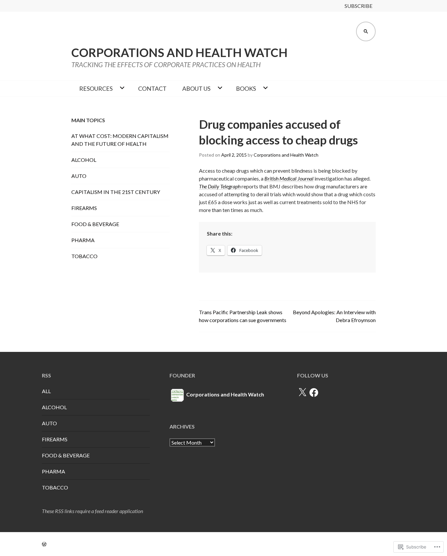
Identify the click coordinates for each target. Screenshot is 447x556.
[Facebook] (314, 392)
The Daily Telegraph (220, 186)
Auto (78, 176)
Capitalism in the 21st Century (115, 192)
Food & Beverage (95, 224)
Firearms (84, 208)
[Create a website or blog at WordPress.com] (44, 544)
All (46, 391)
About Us (196, 88)
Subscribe (358, 6)
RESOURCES (96, 88)
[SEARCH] (366, 31)
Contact (152, 88)
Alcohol (83, 160)
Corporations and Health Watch (179, 52)
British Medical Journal (288, 178)
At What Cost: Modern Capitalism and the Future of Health (120, 140)
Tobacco (84, 256)
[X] (302, 392)
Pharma (83, 240)
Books (246, 88)
